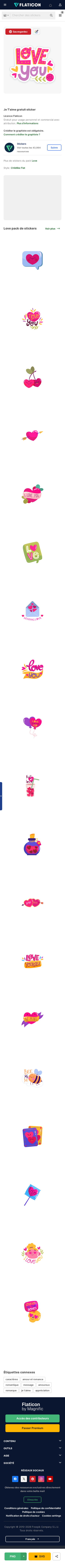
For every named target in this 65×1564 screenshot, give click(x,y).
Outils (8, 1448)
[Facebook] (15, 1479)
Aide (6, 1455)
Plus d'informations (27, 123)
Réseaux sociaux (32, 1470)
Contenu (10, 1441)
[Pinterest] (32, 1479)
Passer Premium (32, 1428)
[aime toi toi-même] (32, 961)
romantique (12, 1384)
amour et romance (33, 1379)
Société (9, 1463)
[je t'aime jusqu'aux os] (32, 1311)
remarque (11, 1390)
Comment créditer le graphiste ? (22, 134)
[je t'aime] (32, 318)
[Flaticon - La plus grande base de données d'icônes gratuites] (27, 5)
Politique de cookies (33, 1511)
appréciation (42, 1390)
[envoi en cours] (32, 610)
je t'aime (26, 1390)
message (28, 1384)
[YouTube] (50, 1479)
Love (34, 160)
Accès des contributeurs (32, 1418)
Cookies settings (51, 1515)
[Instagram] (41, 1479)
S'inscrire (32, 1499)
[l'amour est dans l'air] (32, 727)
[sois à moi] (32, 1019)
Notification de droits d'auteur (23, 1515)
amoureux (44, 1384)
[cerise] (32, 377)
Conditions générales (16, 1508)
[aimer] (32, 435)
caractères (12, 1379)
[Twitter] (24, 1479)
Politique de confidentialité (46, 1508)
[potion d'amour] (32, 844)
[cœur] (32, 260)
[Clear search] (43, 15)
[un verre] (32, 786)
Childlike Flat (18, 167)
